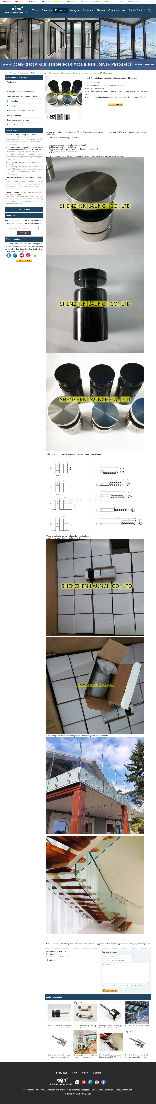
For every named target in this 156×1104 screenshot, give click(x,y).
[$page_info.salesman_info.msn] (47, 960)
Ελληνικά (86, 1)
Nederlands (149, 1)
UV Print (40, 1090)
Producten (60, 10)
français (34, 1)
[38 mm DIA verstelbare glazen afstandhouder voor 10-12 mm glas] (63, 94)
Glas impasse (54, 73)
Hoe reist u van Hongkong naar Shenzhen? (22, 135)
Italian (98, 1)
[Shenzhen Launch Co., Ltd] (16, 15)
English (8, 1)
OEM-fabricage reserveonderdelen (21, 91)
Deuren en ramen (14, 115)
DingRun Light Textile (55, 1090)
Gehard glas (12, 106)
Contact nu (24, 260)
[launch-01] (50, 960)
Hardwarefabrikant (124, 1090)
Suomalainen (135, 1)
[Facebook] (8, 255)
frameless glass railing (88, 944)
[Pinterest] (21, 255)
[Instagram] (28, 255)
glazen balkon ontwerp (108, 944)
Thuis (35, 10)
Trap (9, 87)
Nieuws (101, 10)
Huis (6, 73)
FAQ (74, 1073)
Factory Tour (61, 1073)
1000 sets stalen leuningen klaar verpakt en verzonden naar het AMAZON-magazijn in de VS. (24, 149)
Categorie (14, 73)
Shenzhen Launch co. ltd (102, 1090)
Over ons (47, 10)
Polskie (121, 1)
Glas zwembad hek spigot (78, 1090)
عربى (109, 1)
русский (47, 1)
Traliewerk (11, 82)
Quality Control (136, 10)
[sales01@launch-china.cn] (54, 960)
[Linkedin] (15, 255)
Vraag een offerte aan (81, 10)
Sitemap (97, 1073)
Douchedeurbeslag (15, 125)
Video (85, 1073)
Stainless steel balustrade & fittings (33, 73)
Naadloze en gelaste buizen (18, 120)
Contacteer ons (116, 10)
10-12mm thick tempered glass (65, 944)
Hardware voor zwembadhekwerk (20, 111)
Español (59, 1)
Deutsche (21, 1)
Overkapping (12, 101)
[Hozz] (34, 255)
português (73, 1)
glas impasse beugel (127, 944)
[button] (74, 68)
